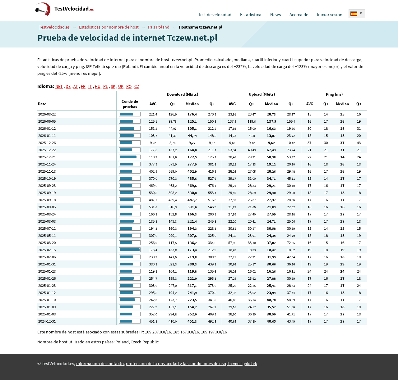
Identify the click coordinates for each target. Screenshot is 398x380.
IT (90, 86)
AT (75, 86)
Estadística (250, 14)
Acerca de (298, 14)
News (275, 14)
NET (59, 86)
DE (68, 86)
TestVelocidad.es (54, 27)
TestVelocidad (74, 8)
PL (105, 86)
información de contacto (100, 363)
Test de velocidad (214, 14)
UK (120, 86)
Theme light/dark (242, 363)
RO (129, 86)
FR (83, 86)
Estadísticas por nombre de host (109, 27)
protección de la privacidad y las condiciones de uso (176, 363)
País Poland (158, 27)
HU (97, 86)
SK (113, 86)
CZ (136, 86)
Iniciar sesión (329, 14)
